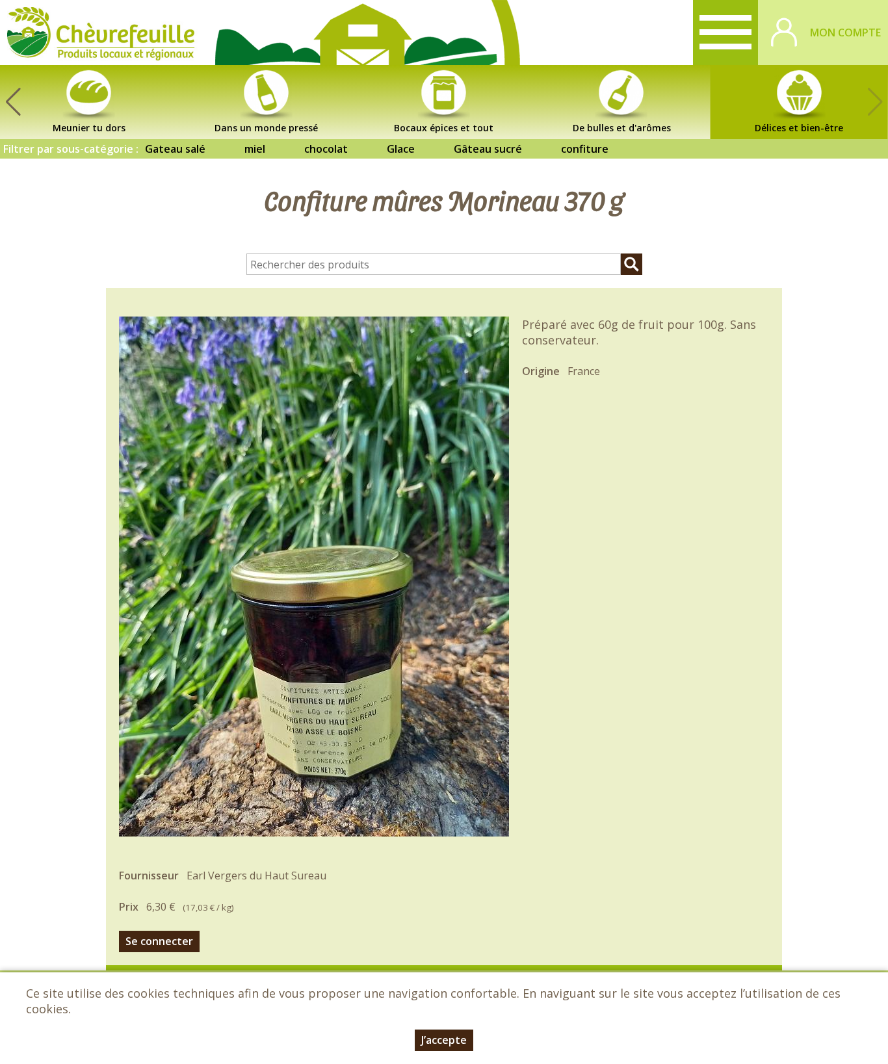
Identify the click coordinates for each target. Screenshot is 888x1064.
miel (254, 149)
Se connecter (159, 941)
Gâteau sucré (488, 149)
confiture (584, 149)
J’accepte (444, 1040)
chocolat (326, 149)
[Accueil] (101, 32)
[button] (13, 102)
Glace (401, 149)
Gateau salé (175, 149)
